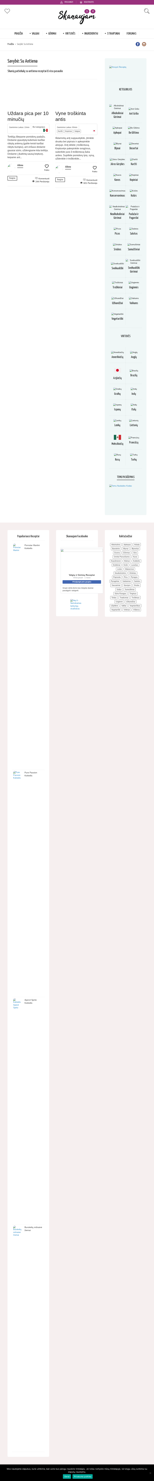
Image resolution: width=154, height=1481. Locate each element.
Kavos (117, 180)
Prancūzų (133, 442)
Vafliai (123, 606)
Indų (134, 394)
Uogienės (134, 287)
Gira (135, 553)
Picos (117, 233)
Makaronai (129, 569)
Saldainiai (126, 581)
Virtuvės (70, 33)
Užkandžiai (117, 303)
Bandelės (116, 549)
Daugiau (12, 178)
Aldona (20, 165)
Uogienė (119, 602)
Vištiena (136, 610)
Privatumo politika (82, 1476)
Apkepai (117, 132)
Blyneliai (135, 549)
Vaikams (134, 303)
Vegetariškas (135, 606)
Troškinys (135, 598)
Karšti (60, 131)
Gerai (66, 1476)
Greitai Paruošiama (122, 557)
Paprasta (117, 577)
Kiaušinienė (116, 561)
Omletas (132, 573)
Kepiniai (68, 131)
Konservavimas (117, 195)
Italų (133, 409)
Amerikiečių (117, 357)
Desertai (133, 148)
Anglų (134, 357)
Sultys (119, 589)
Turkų (134, 459)
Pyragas (134, 577)
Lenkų (117, 425)
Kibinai (127, 561)
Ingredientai (91, 33)
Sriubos (117, 249)
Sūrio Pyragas (120, 594)
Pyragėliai (115, 581)
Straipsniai (113, 33)
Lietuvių (134, 425)
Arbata (137, 545)
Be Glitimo (134, 132)
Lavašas (134, 565)
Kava (135, 557)
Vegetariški (117, 318)
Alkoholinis (115, 545)
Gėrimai (52, 33)
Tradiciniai (124, 598)
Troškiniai (117, 287)
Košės (134, 195)
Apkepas (127, 545)
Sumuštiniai (134, 249)
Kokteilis (136, 561)
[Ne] (150, 1473)
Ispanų (117, 409)
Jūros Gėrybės (117, 164)
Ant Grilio (134, 113)
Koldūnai (116, 565)
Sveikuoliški (117, 268)
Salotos (134, 233)
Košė (126, 565)
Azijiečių (117, 378)
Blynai (117, 148)
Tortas (113, 598)
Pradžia (18, 33)
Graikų (117, 394)
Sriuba (136, 585)
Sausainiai (116, 585)
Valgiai (35, 33)
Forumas (131, 33)
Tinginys (132, 594)
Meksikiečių (117, 444)
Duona (117, 553)
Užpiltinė (114, 606)
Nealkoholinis (120, 573)
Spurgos (127, 585)
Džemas (126, 553)
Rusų (117, 459)
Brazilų (133, 375)
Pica (126, 577)
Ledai (119, 569)
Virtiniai (127, 610)
